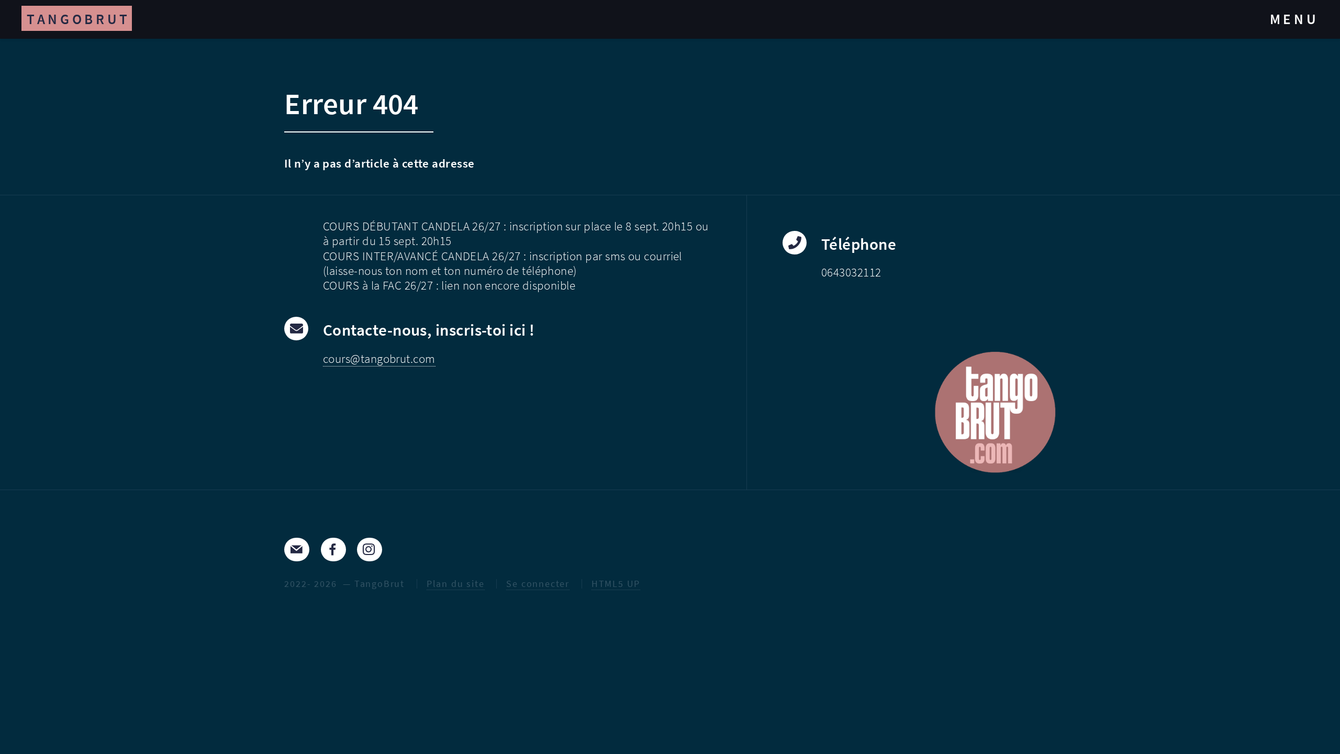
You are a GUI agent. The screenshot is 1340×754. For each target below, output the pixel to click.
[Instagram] (369, 549)
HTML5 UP (616, 584)
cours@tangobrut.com (379, 358)
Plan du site (456, 584)
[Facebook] (333, 549)
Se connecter (538, 584)
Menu (1294, 19)
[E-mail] (296, 549)
